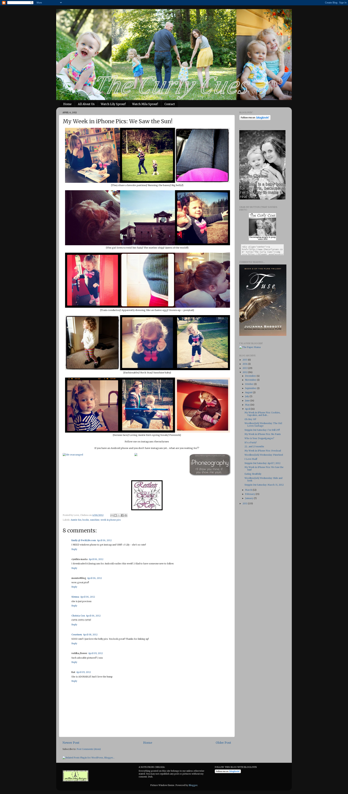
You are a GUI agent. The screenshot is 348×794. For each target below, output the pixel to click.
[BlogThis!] (115, 515)
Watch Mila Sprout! (145, 104)
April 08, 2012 (90, 634)
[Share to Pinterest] (126, 515)
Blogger (193, 785)
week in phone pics (111, 519)
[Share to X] (119, 515)
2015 (245, 359)
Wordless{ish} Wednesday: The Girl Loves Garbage (263, 424)
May (247, 404)
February (250, 494)
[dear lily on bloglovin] (228, 772)
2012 (245, 372)
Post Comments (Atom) (89, 749)
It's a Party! (250, 442)
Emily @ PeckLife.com (83, 540)
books (85, 519)
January (249, 498)
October (249, 384)
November (251, 379)
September (251, 388)
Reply (74, 549)
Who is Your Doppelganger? (259, 438)
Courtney (76, 634)
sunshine (95, 519)
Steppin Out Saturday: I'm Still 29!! (262, 430)
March (249, 489)
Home (67, 104)
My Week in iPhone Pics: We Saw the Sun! (264, 468)
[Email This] (112, 515)
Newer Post (71, 742)
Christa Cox (78, 615)
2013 (245, 368)
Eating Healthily (253, 474)
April (248, 409)
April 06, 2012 (104, 540)
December (251, 375)
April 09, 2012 (95, 653)
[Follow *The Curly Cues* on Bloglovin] (255, 119)
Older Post (223, 742)
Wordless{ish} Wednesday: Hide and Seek (263, 479)
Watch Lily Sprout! (113, 104)
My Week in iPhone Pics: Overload (263, 450)
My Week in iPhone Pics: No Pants (263, 434)
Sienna (75, 596)
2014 (245, 364)
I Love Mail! (251, 459)
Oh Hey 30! (250, 419)
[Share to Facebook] (122, 515)
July (247, 396)
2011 (245, 503)
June (247, 400)
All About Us (86, 104)
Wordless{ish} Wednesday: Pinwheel (264, 454)
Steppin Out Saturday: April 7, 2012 (262, 463)
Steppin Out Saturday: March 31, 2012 (264, 484)
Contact (169, 104)
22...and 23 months (254, 446)
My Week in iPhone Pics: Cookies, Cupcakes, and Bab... (262, 413)
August (249, 392)
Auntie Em (76, 519)
